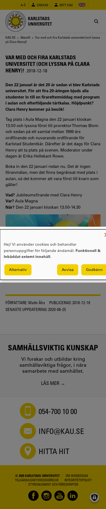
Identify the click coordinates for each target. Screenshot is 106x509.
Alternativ (18, 269)
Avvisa (68, 269)
